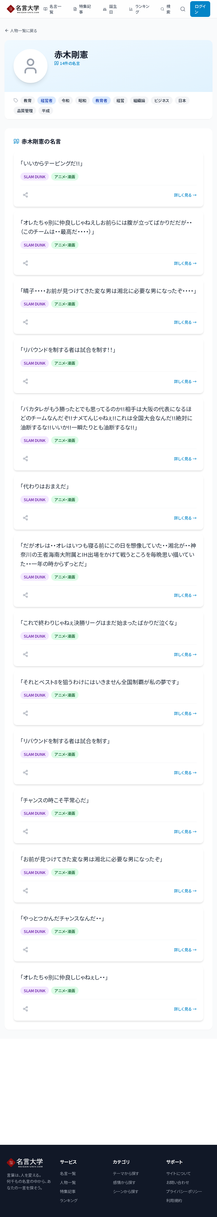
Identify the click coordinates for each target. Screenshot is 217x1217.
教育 (28, 100)
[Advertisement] (108, 1091)
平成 (46, 110)
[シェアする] (25, 195)
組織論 (139, 100)
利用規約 (174, 1200)
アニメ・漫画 (65, 176)
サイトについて (178, 1173)
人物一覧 (68, 1182)
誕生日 (113, 9)
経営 (120, 100)
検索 (168, 9)
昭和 (82, 100)
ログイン (200, 9)
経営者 (47, 100)
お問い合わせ (177, 1182)
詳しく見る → (185, 195)
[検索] (183, 9)
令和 (66, 100)
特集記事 (85, 9)
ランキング (142, 9)
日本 (182, 100)
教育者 (101, 100)
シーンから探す (126, 1191)
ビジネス (161, 100)
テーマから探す (126, 1173)
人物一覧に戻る (23, 30)
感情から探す (124, 1182)
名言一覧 (55, 9)
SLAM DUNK (34, 176)
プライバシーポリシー (184, 1191)
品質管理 (25, 110)
